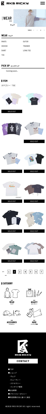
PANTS (3, 41)
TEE (2, 55)
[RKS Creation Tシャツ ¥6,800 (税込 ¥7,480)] (34, 158)
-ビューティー (15, 380)
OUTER (25, 41)
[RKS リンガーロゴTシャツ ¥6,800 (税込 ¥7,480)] (11, 158)
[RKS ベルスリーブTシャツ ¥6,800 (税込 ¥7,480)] (34, 248)
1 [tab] (33, 30)
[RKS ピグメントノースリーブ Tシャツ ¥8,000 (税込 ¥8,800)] (11, 128)
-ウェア (13, 376)
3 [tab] (41, 30)
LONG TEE (27, 50)
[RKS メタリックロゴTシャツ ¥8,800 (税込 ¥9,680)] (34, 188)
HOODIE (4, 46)
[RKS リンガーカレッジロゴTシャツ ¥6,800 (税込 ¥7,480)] (34, 128)
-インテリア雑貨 (16, 387)
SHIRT (3, 50)
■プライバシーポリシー (17, 394)
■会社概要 (12, 390)
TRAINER (26, 46)
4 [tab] (44, 30)
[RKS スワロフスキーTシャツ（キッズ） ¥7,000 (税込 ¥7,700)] (34, 98)
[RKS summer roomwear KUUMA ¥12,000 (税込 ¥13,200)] (34, 218)
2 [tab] (37, 30)
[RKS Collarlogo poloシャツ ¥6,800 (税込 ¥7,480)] (11, 218)
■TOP (11, 369)
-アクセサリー (15, 383)
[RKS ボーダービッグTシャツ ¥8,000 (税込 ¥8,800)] (11, 248)
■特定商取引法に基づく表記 (19, 397)
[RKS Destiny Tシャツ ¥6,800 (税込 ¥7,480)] (11, 188)
